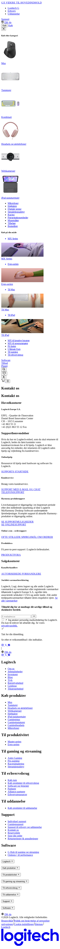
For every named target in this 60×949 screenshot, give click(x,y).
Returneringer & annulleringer (23, 838)
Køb (4, 25)
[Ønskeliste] (4, 373)
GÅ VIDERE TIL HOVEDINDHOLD (21, 2)
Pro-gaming (14, 761)
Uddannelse (14, 13)
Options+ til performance (20, 855)
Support (5, 19)
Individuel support (17, 821)
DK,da (7, 22)
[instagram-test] (2, 645)
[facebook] (9, 645)
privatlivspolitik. (9, 625)
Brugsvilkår (7, 920)
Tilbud (4, 363)
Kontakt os (13, 830)
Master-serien (14, 741)
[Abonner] (34, 616)
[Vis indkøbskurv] (3, 381)
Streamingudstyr (16, 766)
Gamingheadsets (16, 725)
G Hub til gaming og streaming (23, 852)
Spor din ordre (15, 835)
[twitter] (6, 645)
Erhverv (12, 11)
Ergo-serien (13, 744)
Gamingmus (14, 719)
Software (5, 360)
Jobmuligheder (15, 671)
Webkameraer (15, 711)
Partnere (12, 788)
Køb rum (12, 780)
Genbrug (12, 686)
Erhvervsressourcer (17, 794)
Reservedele (14, 832)
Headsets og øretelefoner (20, 708)
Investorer (13, 674)
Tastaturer (13, 705)
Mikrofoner (13, 728)
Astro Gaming (15, 758)
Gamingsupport (15, 824)
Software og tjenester (18, 786)
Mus (10, 702)
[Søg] (4, 369)
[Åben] (7, 381)
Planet (4, 366)
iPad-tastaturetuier (17, 716)
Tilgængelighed (15, 688)
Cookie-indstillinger (24, 924)
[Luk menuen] (3, 29)
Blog (10, 677)
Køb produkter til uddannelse (22, 808)
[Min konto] (3, 377)
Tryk (10, 680)
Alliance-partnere (16, 791)
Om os (11, 668)
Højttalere (13, 713)
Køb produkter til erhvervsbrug (23, 783)
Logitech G (13, 8)
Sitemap (39, 924)
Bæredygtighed (15, 683)
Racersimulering (16, 763)
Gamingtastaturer (16, 722)
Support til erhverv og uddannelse (25, 827)
